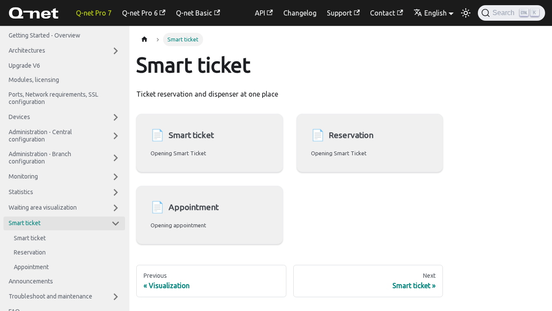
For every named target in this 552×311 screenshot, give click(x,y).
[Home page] (144, 39)
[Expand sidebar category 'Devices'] (115, 117)
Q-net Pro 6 (140, 13)
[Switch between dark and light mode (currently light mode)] (466, 13)
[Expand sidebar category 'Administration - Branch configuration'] (115, 158)
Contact (382, 13)
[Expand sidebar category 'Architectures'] (115, 51)
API (260, 13)
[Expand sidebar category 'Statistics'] (115, 192)
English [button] (435, 13)
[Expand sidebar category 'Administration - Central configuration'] (115, 136)
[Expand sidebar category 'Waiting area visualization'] (115, 208)
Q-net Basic (194, 13)
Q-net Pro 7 (94, 13)
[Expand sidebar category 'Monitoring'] (115, 177)
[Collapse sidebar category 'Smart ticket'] (115, 223)
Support (339, 13)
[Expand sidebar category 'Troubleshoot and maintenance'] (115, 297)
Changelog (300, 13)
